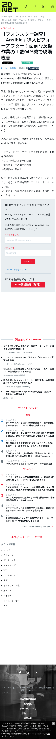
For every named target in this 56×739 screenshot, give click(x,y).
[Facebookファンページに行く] (20, 673)
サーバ (6, 550)
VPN (5, 606)
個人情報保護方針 (28, 699)
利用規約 (28, 704)
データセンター (10, 560)
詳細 (48, 734)
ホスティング (9, 565)
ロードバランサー (11, 601)
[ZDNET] (10, 6)
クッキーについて (28, 708)
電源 (5, 580)
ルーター (7, 590)
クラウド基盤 (39, 17)
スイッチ (7, 595)
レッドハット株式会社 (10, 68)
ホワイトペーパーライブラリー (36, 526)
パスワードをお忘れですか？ (17, 270)
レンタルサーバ (10, 575)
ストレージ (8, 555)
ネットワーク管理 (11, 585)
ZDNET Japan (6, 17)
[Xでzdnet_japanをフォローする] (28, 673)
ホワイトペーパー (23, 17)
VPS (5, 570)
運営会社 (28, 718)
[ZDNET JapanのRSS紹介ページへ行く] (36, 673)
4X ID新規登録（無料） (28, 284)
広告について (28, 713)
